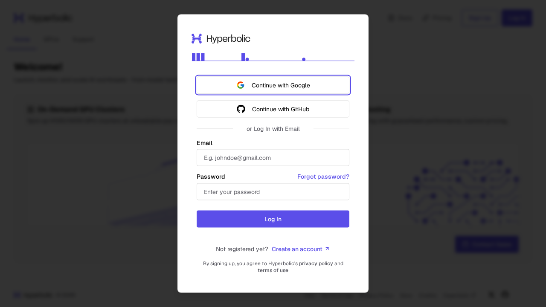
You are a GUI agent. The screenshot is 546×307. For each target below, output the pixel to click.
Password (211, 177)
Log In (273, 219)
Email (204, 143)
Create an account (297, 249)
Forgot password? (323, 176)
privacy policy (316, 263)
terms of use (273, 270)
